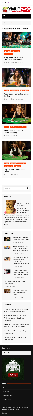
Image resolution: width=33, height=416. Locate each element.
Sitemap (4, 413)
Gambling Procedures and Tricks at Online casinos (20, 292)
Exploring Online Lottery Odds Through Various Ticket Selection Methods (21, 248)
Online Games (8, 54)
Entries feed (6, 391)
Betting (6, 127)
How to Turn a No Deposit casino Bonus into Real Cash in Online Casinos (21, 272)
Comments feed (7, 395)
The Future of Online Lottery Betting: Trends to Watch (15, 332)
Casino (6, 90)
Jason (7, 62)
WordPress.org (6, 400)
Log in (4, 387)
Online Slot (17, 166)
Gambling (7, 51)
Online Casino (15, 51)
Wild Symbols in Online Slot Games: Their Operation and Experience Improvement (15, 318)
